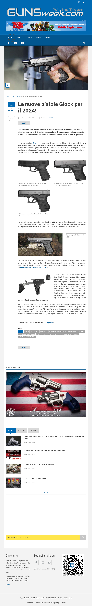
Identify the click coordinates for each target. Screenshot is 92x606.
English (24, 123)
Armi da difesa (41, 334)
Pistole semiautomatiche (27, 337)
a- (10, 30)
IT (81, 2)
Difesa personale (65, 334)
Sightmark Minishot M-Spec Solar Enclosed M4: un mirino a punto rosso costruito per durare (54, 437)
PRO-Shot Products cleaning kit (35, 478)
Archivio (33, 430)
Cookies (63, 602)
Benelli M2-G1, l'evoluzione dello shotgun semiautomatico (44, 450)
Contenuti (19, 37)
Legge (47, 37)
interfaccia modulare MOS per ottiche (34, 267)
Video (30, 37)
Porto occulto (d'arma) (27, 334)
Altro (38, 37)
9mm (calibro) (72, 331)
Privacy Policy (55, 602)
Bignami (50, 323)
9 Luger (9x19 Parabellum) (57, 331)
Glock (35, 143)
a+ (13, 30)
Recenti (12, 430)
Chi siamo (30, 602)
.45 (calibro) (34, 331)
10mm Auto (43, 331)
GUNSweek (11, 110)
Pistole (50, 118)
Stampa (12, 25)
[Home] (45, 11)
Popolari (21, 430)
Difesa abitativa (53, 334)
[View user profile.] (11, 104)
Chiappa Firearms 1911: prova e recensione (39, 464)
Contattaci (38, 602)
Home (10, 37)
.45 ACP (26, 331)
